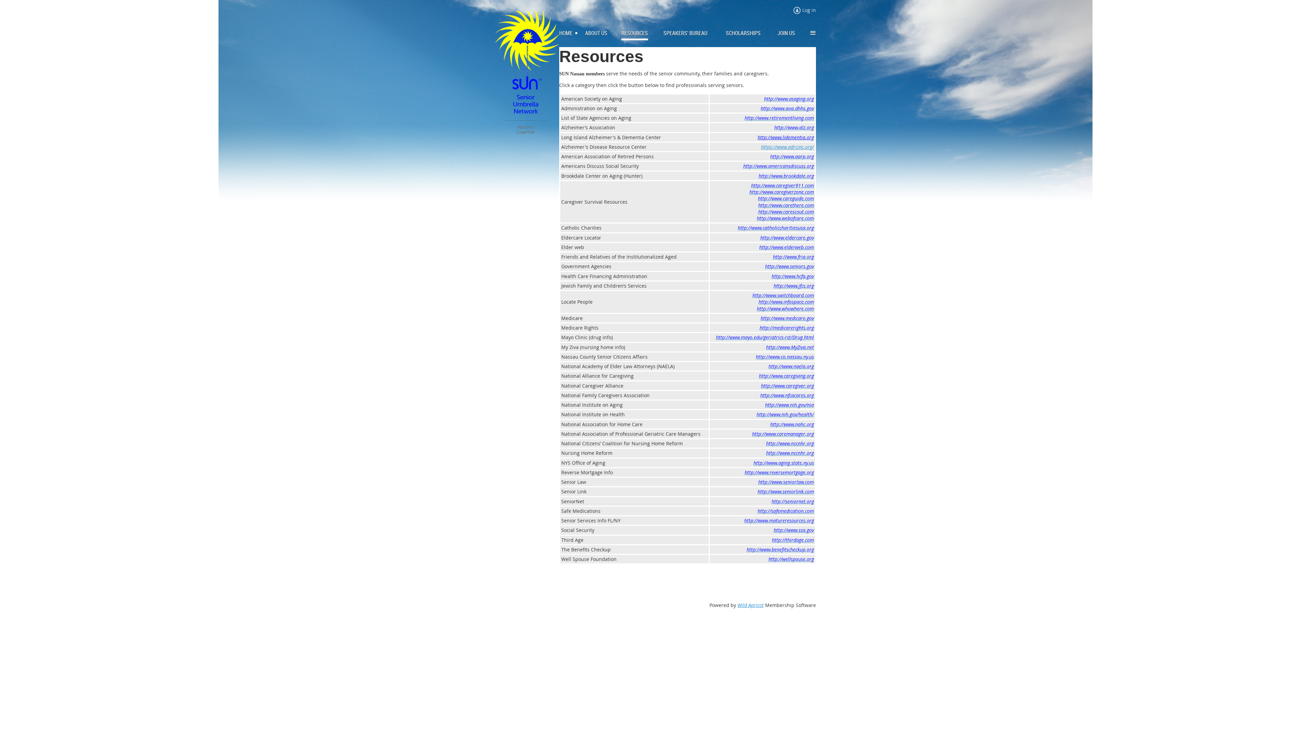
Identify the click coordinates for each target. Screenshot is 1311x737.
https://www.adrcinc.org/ (787, 147)
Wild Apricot (750, 605)
